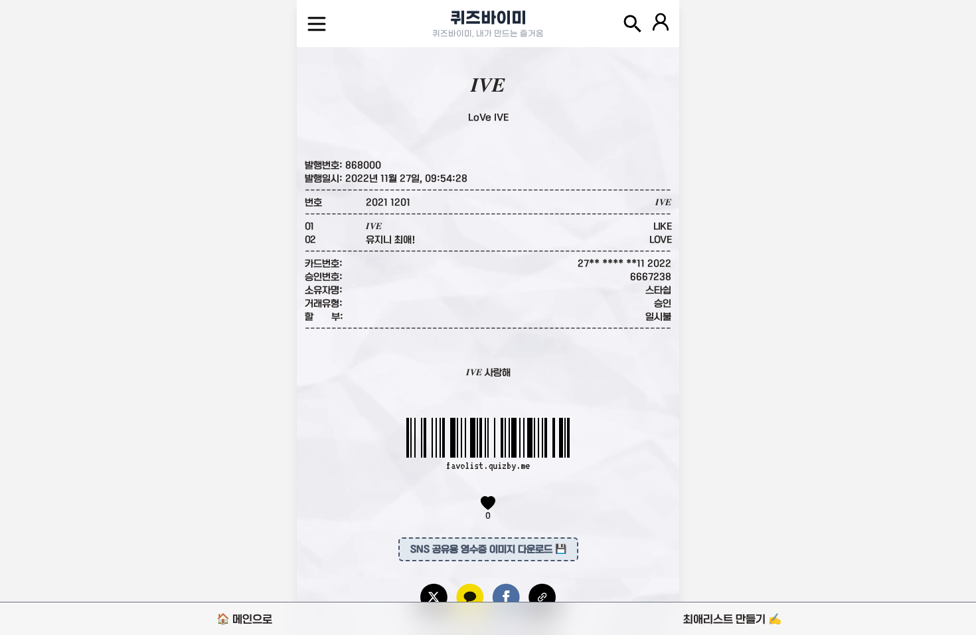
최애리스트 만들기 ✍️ (732, 619)
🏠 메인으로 (244, 619)
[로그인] (660, 24)
